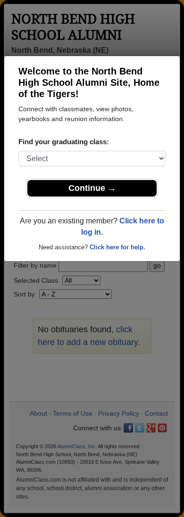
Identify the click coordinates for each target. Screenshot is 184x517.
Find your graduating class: (63, 142)
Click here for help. (117, 247)
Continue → (92, 188)
